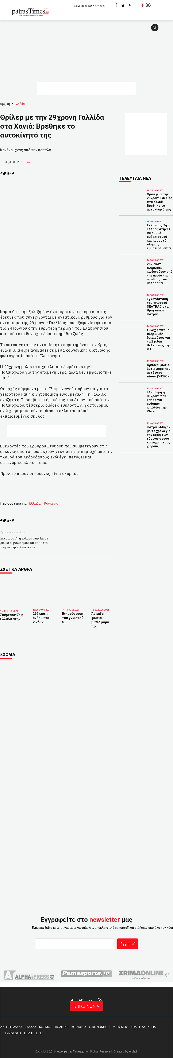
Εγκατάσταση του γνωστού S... (72, 618)
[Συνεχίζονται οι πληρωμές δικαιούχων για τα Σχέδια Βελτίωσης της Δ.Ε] (127, 331)
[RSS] (130, 5)
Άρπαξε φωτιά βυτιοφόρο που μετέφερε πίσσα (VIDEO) (158, 370)
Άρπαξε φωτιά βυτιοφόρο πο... (100, 620)
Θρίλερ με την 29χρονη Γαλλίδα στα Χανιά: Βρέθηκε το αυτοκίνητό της (160, 201)
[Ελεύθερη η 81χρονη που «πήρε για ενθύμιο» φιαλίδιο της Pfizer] (127, 394)
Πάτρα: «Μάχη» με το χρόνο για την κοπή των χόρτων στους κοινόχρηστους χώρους (158, 436)
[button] (156, 29)
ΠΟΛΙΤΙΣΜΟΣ (118, 1027)
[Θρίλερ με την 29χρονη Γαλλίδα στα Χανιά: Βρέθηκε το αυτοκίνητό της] (127, 196)
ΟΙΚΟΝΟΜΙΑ (98, 1027)
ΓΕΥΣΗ (28, 1033)
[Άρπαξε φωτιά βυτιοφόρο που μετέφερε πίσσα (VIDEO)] (102, 593)
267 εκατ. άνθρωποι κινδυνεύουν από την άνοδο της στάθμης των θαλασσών (159, 273)
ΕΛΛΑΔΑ (30, 1027)
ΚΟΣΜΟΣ (45, 1027)
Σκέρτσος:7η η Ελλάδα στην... (11, 617)
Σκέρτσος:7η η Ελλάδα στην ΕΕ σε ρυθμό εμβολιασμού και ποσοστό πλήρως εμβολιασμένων (24, 543)
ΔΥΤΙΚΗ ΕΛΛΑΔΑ (11, 1027)
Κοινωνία (51, 503)
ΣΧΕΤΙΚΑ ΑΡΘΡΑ (16, 569)
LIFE (39, 1033)
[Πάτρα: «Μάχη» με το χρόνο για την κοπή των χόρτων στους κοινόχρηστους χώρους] (127, 429)
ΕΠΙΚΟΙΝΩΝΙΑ (86, 1006)
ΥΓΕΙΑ (152, 1027)
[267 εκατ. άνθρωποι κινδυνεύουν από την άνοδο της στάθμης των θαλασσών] (44, 593)
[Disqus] (56, 720)
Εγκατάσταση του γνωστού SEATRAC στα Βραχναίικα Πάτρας (158, 306)
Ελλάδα (35, 503)
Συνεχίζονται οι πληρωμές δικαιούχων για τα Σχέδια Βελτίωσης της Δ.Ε (159, 339)
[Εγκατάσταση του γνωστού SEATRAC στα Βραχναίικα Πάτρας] (73, 593)
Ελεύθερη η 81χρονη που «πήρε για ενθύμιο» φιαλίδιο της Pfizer (157, 401)
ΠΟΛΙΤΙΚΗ (62, 1027)
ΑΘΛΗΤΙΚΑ (138, 1027)
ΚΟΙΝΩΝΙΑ (78, 1027)
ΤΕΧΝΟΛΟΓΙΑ (12, 1033)
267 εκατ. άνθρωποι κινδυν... (41, 618)
